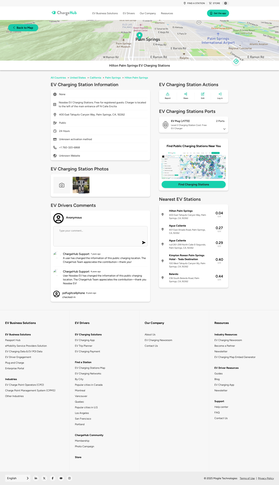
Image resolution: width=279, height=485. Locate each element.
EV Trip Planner (83, 345)
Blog (217, 379)
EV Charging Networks (88, 373)
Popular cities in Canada (89, 384)
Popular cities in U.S (86, 407)
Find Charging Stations (193, 184)
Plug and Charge (14, 362)
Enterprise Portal (14, 368)
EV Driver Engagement (18, 357)
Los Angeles (82, 413)
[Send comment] (143, 242)
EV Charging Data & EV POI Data (23, 351)
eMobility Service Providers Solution (26, 345)
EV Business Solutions (18, 334)
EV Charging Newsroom (158, 340)
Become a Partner (224, 345)
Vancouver (81, 396)
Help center (221, 406)
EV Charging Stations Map (90, 367)
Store (216, 3)
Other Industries (14, 396)
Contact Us (151, 345)
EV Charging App (85, 340)
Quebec (79, 401)
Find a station (196, 3)
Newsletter (220, 351)
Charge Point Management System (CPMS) (30, 390)
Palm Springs (113, 77)
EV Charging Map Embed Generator (234, 357)
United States (78, 77)
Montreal (80, 390)
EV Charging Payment (87, 351)
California (95, 77)
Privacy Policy (266, 478)
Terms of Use (247, 478)
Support (219, 401)
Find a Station (83, 362)
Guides (218, 373)
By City (79, 379)
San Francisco (83, 418)
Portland (79, 424)
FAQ (217, 412)
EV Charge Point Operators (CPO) (24, 384)
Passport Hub (12, 340)
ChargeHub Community (89, 435)
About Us (150, 334)
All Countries (58, 77)
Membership (82, 440)
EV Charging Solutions (88, 334)
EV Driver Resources (226, 367)
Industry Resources (225, 334)
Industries (11, 379)
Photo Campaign (84, 446)
